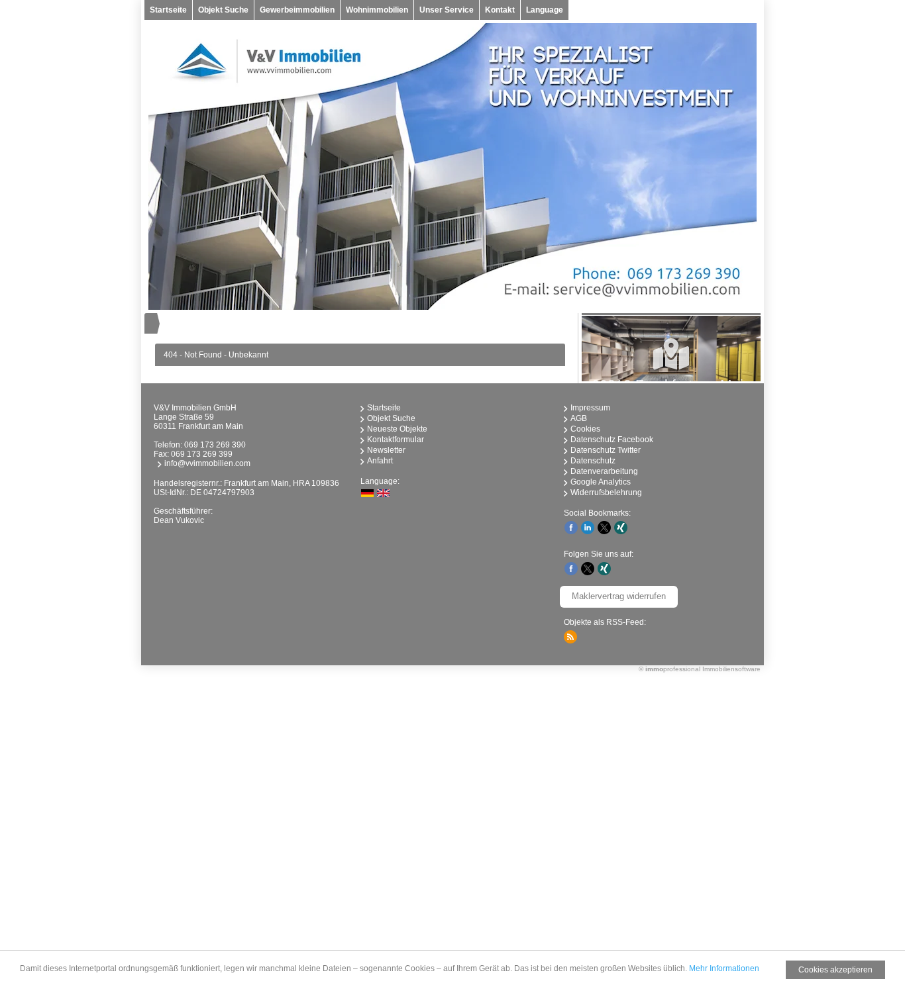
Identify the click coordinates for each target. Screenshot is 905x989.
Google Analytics (600, 482)
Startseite (168, 10)
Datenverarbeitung (604, 471)
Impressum (590, 407)
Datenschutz (592, 460)
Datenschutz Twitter (605, 450)
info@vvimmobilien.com (207, 463)
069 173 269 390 (215, 444)
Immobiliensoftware (731, 669)
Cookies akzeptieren (835, 969)
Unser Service (446, 10)
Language (544, 10)
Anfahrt (380, 460)
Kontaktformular (395, 439)
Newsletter (386, 450)
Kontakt (500, 10)
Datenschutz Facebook (611, 439)
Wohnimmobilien (377, 10)
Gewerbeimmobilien (297, 10)
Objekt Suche (223, 10)
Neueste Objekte (397, 429)
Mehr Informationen (724, 968)
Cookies (585, 429)
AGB (578, 418)
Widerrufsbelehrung (606, 492)
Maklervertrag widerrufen (619, 596)
